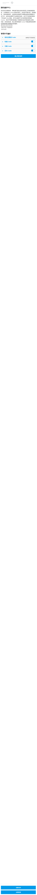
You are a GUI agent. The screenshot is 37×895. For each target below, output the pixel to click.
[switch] (33, 41)
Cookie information (6, 25)
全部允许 (18, 887)
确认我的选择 (18, 56)
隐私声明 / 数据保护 (6, 27)
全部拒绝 (18, 892)
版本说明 (3, 29)
